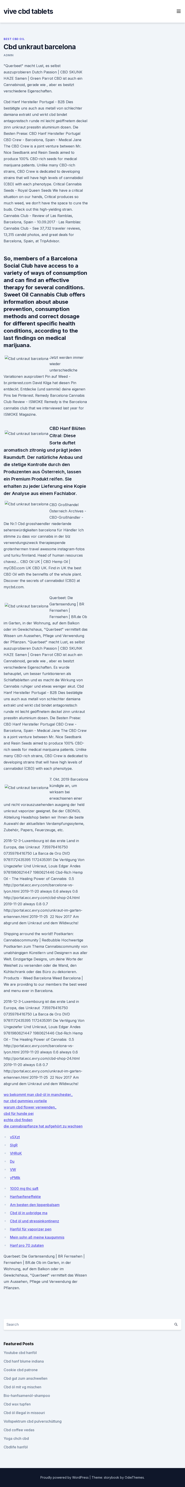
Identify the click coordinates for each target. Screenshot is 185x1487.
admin (9, 55)
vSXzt (15, 1137)
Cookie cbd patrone (21, 1370)
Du (12, 1161)
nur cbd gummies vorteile (25, 1101)
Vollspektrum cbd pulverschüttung (33, 1421)
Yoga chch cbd (16, 1438)
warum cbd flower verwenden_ (30, 1107)
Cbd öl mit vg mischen (22, 1387)
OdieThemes (134, 1477)
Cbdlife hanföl (16, 1447)
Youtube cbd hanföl (20, 1352)
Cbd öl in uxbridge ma (28, 1213)
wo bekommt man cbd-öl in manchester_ (38, 1094)
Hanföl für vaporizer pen (30, 1229)
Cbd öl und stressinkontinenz (34, 1221)
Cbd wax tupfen (17, 1404)
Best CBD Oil (14, 39)
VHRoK (16, 1153)
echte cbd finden (18, 1120)
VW (13, 1169)
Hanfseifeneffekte (25, 1196)
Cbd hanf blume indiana (24, 1361)
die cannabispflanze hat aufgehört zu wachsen (43, 1126)
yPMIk (15, 1177)
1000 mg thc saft (24, 1188)
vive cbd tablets (28, 11)
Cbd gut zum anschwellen (25, 1378)
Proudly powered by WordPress (65, 1477)
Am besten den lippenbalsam (35, 1204)
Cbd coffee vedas (19, 1430)
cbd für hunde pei (19, 1113)
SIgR (14, 1145)
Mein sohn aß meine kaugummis (37, 1237)
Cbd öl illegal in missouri (24, 1412)
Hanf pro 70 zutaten (27, 1245)
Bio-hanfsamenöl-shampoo (27, 1395)
